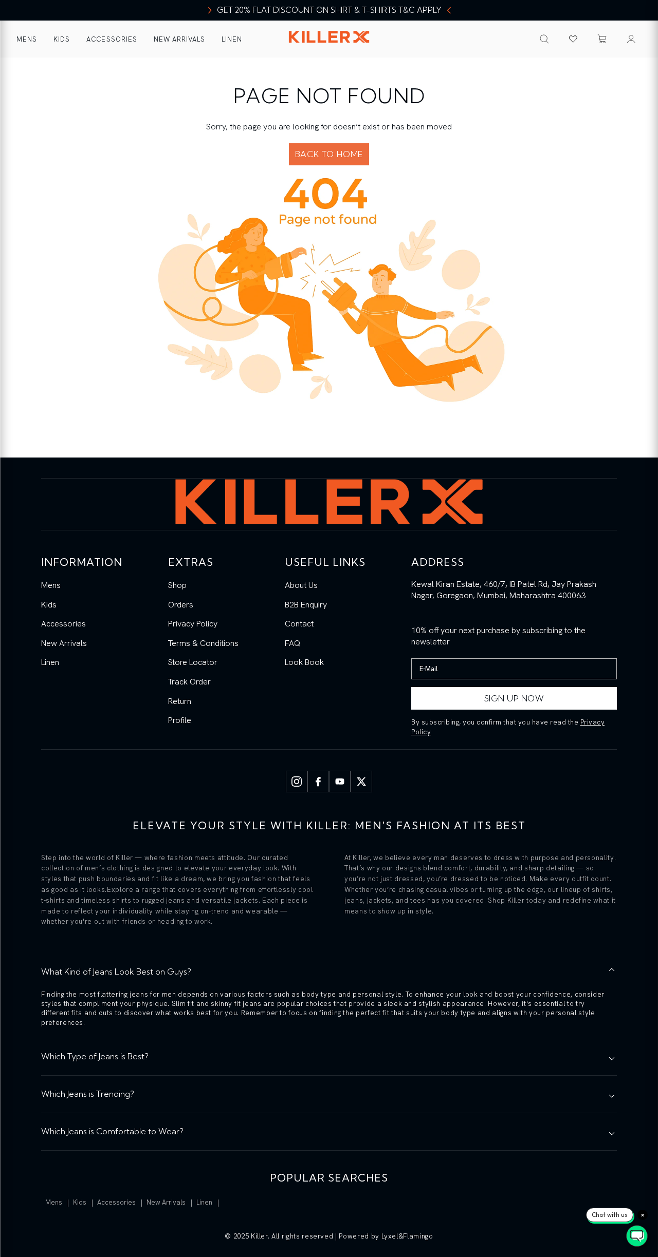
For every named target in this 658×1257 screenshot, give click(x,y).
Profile (179, 720)
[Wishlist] (573, 39)
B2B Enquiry (306, 604)
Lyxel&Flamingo (407, 1236)
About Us (301, 585)
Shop (177, 585)
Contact (299, 623)
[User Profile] (631, 39)
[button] (602, 39)
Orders (180, 604)
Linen (232, 39)
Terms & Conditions (203, 643)
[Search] (544, 39)
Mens (26, 39)
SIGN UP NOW (514, 698)
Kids (61, 39)
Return (179, 701)
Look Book (304, 662)
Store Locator (192, 662)
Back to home (329, 154)
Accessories (111, 39)
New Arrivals (179, 39)
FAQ (292, 643)
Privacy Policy (192, 623)
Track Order (189, 681)
